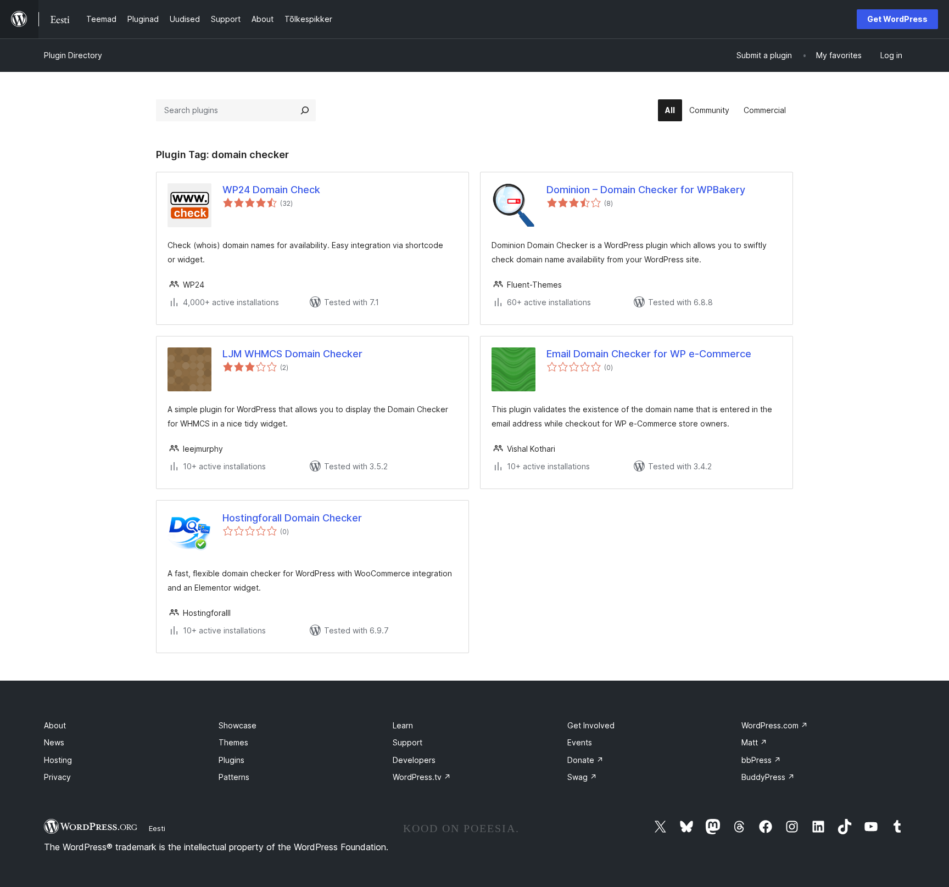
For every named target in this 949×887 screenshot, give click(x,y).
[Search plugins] (305, 110)
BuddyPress (768, 777)
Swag (582, 777)
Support (407, 742)
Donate (585, 760)
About (55, 725)
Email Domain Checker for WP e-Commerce (648, 354)
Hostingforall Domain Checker (292, 518)
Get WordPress (897, 19)
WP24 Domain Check (271, 189)
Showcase (237, 725)
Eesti (157, 828)
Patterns (234, 777)
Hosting (58, 760)
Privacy (57, 777)
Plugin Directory (73, 55)
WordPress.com (774, 725)
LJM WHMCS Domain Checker (292, 354)
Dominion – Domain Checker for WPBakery (645, 189)
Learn (403, 725)
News (54, 742)
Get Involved (591, 725)
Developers (414, 760)
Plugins (231, 760)
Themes (233, 742)
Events (579, 742)
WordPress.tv (422, 777)
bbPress (761, 760)
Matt (754, 742)
